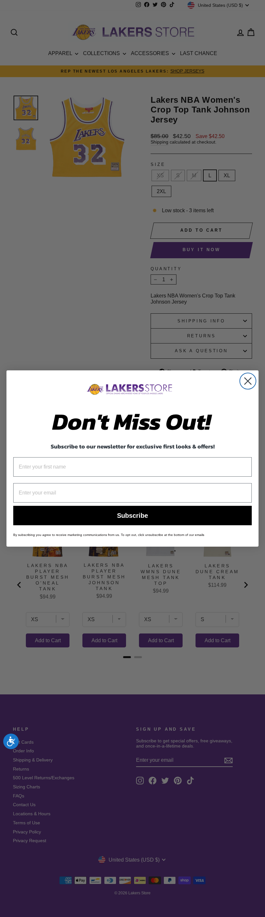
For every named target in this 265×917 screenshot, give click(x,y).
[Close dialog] (248, 381)
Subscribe (132, 515)
